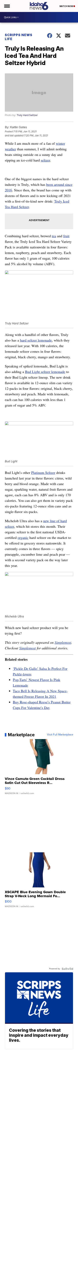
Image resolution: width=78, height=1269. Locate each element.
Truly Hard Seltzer (27, 115)
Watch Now (66, 6)
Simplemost (63, 642)
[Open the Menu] (6, 6)
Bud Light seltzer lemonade (45, 371)
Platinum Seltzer (43, 472)
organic (23, 537)
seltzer (45, 160)
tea (54, 235)
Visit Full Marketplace (60, 734)
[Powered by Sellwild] (67, 968)
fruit (66, 235)
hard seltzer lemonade (36, 340)
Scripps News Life (18, 37)
